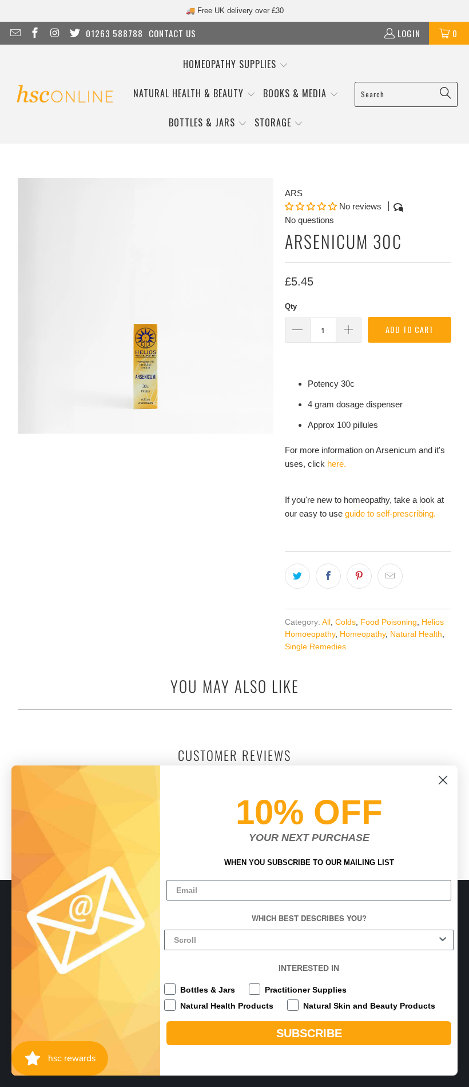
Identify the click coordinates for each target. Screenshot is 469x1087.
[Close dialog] (443, 780)
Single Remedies (315, 646)
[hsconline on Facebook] (35, 33)
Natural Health (416, 634)
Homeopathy (362, 634)
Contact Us (172, 33)
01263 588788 (114, 33)
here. (336, 464)
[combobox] (305, 940)
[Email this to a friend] (390, 576)
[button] (235, 65)
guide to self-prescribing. (390, 513)
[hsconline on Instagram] (54, 33)
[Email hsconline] (15, 33)
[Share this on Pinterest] (359, 576)
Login (409, 33)
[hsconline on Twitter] (74, 33)
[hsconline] (64, 94)
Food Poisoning (388, 622)
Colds (345, 622)
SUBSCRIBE (309, 1033)
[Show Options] (442, 940)
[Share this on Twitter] (297, 576)
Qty (291, 306)
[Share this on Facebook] (328, 576)
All (326, 622)
